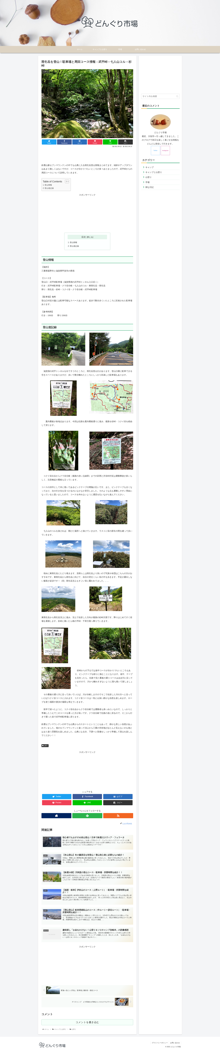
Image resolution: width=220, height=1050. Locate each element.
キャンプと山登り (153, 172)
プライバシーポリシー (160, 1043)
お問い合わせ (175, 1043)
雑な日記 (149, 187)
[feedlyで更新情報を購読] (87, 815)
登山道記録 (49, 188)
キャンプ (149, 167)
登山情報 (48, 185)
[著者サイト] (56, 815)
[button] (177, 96)
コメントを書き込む (87, 1022)
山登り (45, 745)
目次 (83, 237)
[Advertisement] (87, 154)
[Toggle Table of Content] (65, 181)
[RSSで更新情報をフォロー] (118, 815)
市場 (147, 182)
